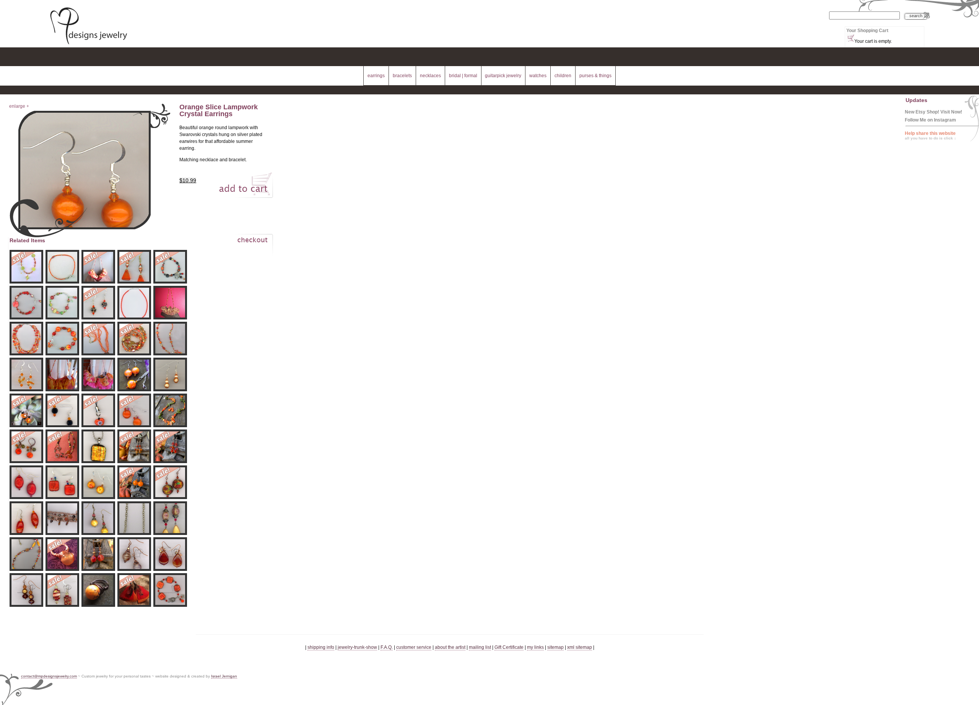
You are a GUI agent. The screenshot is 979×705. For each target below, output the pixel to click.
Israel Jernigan (224, 676)
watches (537, 75)
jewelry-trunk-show (357, 647)
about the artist (450, 647)
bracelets (402, 75)
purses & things (595, 75)
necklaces (430, 75)
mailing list (480, 647)
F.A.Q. (387, 647)
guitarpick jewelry (503, 75)
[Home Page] (88, 45)
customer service (413, 647)
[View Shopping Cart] (850, 37)
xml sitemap (579, 647)
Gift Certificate (509, 647)
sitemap (555, 647)
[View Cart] (244, 246)
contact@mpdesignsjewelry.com (49, 676)
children (563, 75)
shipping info (320, 647)
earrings (376, 75)
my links (535, 647)
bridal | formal (463, 75)
